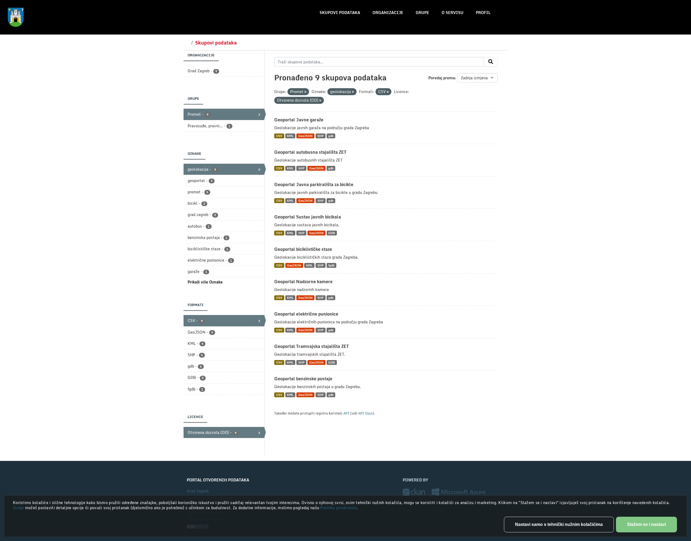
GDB (331, 233)
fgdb (331, 265)
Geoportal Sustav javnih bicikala (307, 216)
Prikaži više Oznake (205, 282)
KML (290, 135)
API (346, 413)
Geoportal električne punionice (306, 313)
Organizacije (387, 12)
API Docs (365, 413)
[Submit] (491, 62)
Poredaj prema (441, 78)
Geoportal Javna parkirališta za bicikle (313, 184)
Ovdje (19, 508)
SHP (320, 135)
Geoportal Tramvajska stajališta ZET (311, 346)
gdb (330, 135)
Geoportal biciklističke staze (303, 249)
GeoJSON (305, 135)
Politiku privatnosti (338, 508)
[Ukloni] (305, 92)
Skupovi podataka (340, 12)
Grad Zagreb (198, 491)
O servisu (452, 12)
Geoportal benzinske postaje (303, 378)
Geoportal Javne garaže (298, 119)
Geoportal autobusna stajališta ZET (310, 152)
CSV (279, 135)
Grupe (422, 12)
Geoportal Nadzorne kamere (303, 281)
